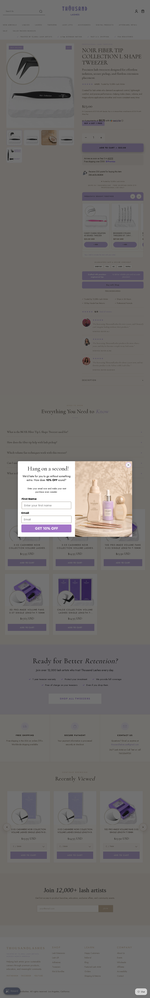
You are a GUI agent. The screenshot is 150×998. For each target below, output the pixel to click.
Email (25, 513)
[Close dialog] (128, 465)
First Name (29, 499)
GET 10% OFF (46, 528)
